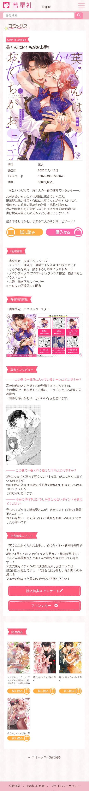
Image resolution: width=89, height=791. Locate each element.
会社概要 (14, 786)
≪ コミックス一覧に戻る (44, 757)
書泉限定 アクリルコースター (29, 309)
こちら (12, 285)
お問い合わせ (35, 786)
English (46, 7)
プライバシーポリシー (65, 786)
